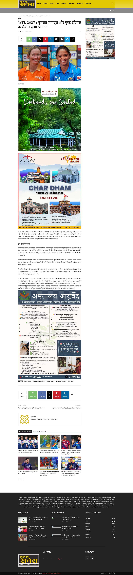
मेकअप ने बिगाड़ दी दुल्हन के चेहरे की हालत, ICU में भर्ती (31, 408)
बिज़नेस (63, 3)
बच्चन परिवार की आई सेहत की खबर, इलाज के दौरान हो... (70, 527)
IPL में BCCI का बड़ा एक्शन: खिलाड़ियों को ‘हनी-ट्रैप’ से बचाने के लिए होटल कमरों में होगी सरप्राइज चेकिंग (49, 473)
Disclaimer (103, 573)
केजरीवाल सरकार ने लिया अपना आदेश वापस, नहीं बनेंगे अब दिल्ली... (71, 536)
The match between (61, 381)
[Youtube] (113, 10)
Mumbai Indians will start (39, 381)
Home (19, 16)
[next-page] (22, 479)
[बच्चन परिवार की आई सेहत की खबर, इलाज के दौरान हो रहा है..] (56, 528)
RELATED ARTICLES (25, 431)
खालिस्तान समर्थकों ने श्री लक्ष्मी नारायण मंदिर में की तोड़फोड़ (66, 408)
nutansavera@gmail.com (57, 559)
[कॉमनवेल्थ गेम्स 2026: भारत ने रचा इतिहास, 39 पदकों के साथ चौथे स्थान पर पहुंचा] (28, 442)
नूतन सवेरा (21, 31)
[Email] (56, 39)
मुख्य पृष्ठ (39, 3)
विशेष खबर (88, 3)
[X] (40, 39)
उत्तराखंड (45, 3)
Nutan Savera (50, 381)
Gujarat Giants (27, 381)
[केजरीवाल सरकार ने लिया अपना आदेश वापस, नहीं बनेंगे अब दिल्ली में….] (56, 537)
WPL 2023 (70, 381)
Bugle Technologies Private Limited (51, 573)
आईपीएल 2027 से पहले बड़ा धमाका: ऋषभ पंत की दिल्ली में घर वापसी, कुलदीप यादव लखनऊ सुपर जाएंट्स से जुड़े (71, 452)
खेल (58, 3)
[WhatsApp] (29, 39)
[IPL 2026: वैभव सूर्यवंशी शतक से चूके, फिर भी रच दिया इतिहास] (28, 463)
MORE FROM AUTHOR (39, 431)
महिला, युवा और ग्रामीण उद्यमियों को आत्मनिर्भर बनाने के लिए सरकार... (37, 527)
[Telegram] (67, 39)
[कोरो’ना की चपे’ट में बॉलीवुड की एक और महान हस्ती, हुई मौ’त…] (56, 519)
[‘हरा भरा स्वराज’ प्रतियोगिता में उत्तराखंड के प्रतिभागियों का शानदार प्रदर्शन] (22, 520)
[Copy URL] (72, 39)
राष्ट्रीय (51, 3)
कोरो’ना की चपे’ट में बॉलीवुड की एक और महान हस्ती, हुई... (70, 519)
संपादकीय (79, 3)
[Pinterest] (45, 39)
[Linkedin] (51, 39)
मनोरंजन (71, 3)
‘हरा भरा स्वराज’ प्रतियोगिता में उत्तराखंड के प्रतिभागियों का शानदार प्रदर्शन (38, 519)
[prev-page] (19, 479)
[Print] (62, 39)
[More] (72, 395)
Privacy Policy (111, 573)
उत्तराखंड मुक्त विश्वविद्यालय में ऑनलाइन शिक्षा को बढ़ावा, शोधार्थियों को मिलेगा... (38, 536)
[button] (112, 4)
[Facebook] (110, 10)
